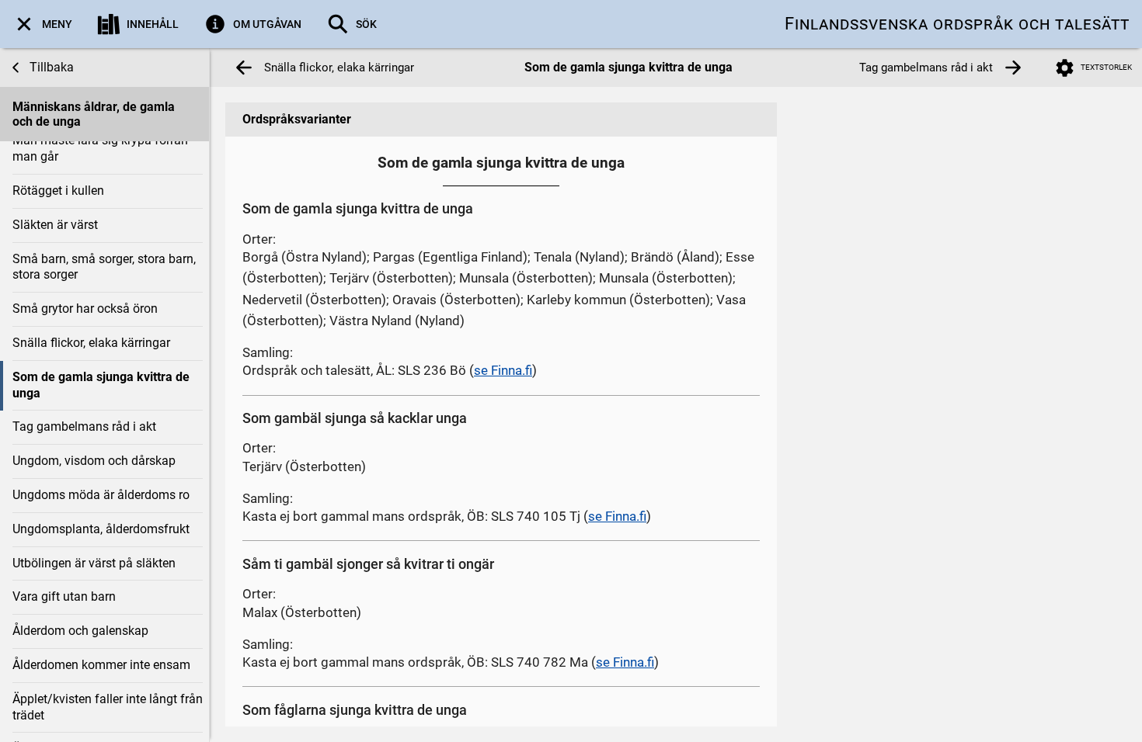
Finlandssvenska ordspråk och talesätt (957, 23)
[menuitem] (42, 24)
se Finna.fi (503, 370)
